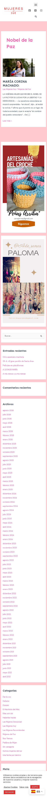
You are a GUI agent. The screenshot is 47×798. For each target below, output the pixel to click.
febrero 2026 (8, 435)
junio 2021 (7, 668)
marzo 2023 (8, 581)
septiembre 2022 (10, 606)
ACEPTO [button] (35, 787)
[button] (36, 5)
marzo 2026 (8, 431)
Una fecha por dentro (12, 755)
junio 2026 (7, 419)
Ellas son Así (8, 713)
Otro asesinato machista (13, 357)
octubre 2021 (8, 652)
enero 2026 (8, 439)
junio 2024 (7, 518)
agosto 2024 (8, 510)
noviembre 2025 (10, 448)
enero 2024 (8, 539)
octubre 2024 (9, 502)
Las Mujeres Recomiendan (14, 730)
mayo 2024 (7, 523)
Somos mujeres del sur (12, 751)
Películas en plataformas (13, 365)
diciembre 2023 (9, 543)
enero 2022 (8, 639)
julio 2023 (7, 564)
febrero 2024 (8, 535)
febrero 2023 (8, 585)
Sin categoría (8, 747)
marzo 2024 (8, 531)
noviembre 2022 (10, 598)
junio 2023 (7, 568)
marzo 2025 (8, 481)
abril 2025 (7, 477)
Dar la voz (7, 697)
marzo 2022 (8, 631)
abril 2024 (7, 527)
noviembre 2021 (9, 647)
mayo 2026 (7, 423)
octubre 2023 (9, 552)
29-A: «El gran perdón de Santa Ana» (18, 361)
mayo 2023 (7, 573)
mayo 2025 (7, 473)
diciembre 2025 (9, 444)
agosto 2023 (8, 560)
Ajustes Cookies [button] (11, 787)
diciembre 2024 (9, 494)
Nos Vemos (7, 738)
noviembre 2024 (10, 498)
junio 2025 (7, 469)
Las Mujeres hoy (9, 89)
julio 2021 (6, 664)
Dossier (6, 705)
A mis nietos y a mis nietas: (14, 374)
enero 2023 (8, 589)
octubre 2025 (9, 452)
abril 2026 (7, 427)
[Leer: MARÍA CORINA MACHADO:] (19, 67)
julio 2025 (7, 464)
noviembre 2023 (10, 548)
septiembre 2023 (10, 556)
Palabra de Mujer (10, 742)
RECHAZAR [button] (9, 792)
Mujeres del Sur (9, 734)
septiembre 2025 (10, 456)
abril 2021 (7, 676)
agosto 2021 (8, 660)
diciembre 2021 (9, 643)
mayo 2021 (7, 672)
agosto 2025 (8, 460)
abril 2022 (7, 627)
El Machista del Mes (11, 709)
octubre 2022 (8, 602)
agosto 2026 (8, 410)
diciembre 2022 (9, 593)
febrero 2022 (8, 635)
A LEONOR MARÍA (10, 369)
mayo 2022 (7, 622)
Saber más (23, 787)
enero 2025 (8, 489)
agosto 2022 (8, 610)
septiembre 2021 (10, 656)
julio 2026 (7, 414)
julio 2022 (7, 614)
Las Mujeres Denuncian (12, 722)
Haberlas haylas (9, 718)
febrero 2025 (8, 485)
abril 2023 (7, 577)
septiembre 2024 (10, 506)
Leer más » (7, 120)
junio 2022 (7, 618)
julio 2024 (7, 514)
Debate (6, 701)
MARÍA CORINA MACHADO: (15, 83)
